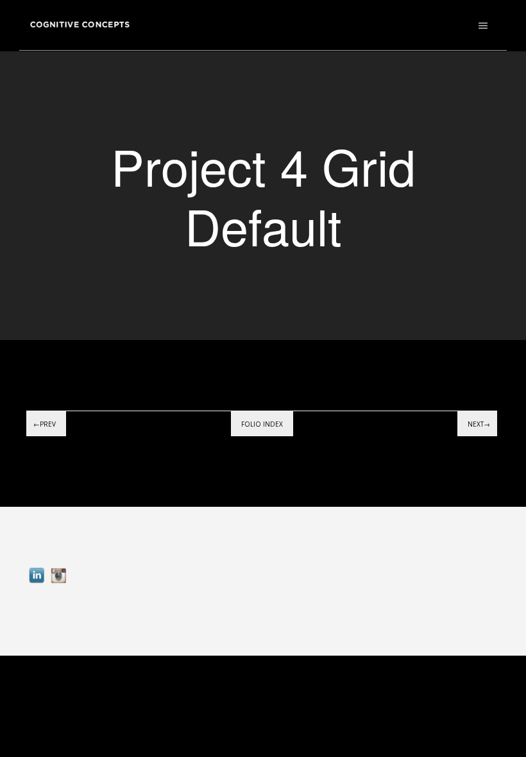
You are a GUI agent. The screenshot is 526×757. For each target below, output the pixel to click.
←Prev (44, 424)
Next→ (479, 424)
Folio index (262, 424)
